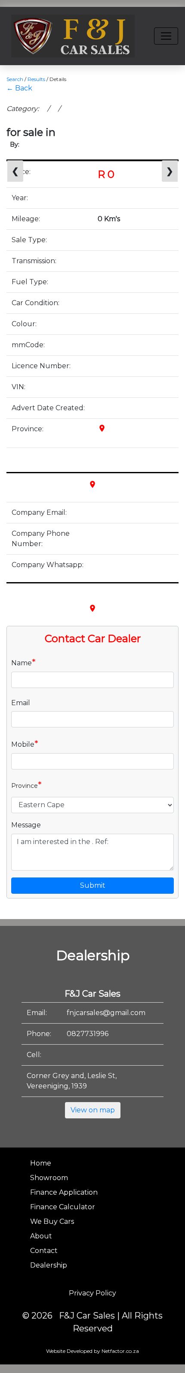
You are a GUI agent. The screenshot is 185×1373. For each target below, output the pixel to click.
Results (36, 79)
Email (20, 703)
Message (26, 825)
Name (23, 662)
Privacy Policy (92, 1293)
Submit (92, 885)
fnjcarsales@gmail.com (106, 1013)
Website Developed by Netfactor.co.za (92, 1351)
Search (14, 79)
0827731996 (87, 1034)
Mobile (24, 744)
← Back (19, 88)
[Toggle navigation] (166, 36)
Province (26, 785)
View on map (93, 1110)
